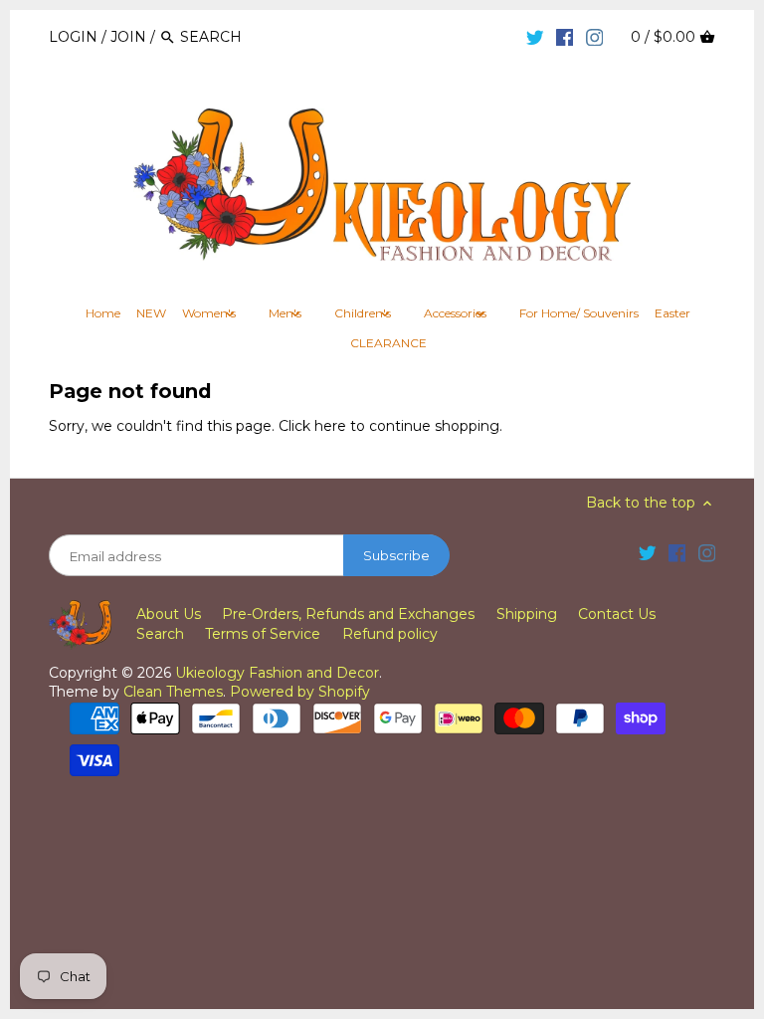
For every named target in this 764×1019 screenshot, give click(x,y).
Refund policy (390, 634)
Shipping (526, 614)
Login (73, 37)
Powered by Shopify (300, 692)
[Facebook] (565, 36)
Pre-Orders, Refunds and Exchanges (348, 614)
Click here (312, 426)
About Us (168, 614)
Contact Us (617, 614)
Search (160, 634)
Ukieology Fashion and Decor (277, 673)
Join (128, 37)
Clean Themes (173, 692)
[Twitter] (535, 36)
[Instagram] (595, 36)
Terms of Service (262, 634)
